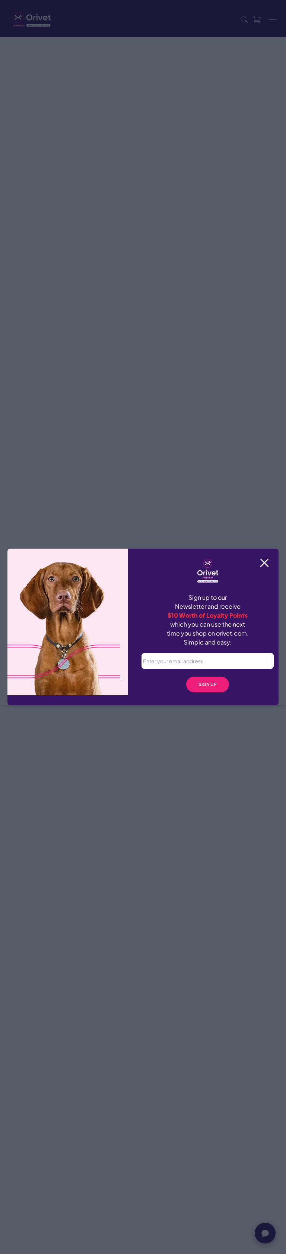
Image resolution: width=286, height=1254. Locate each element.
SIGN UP (207, 684)
